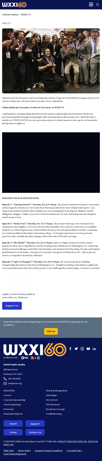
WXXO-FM (8, 445)
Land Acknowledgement (14, 454)
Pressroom (8, 409)
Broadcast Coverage (55, 409)
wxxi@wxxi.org (15, 383)
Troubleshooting (54, 414)
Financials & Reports (13, 414)
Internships (51, 395)
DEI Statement (53, 405)
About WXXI (9, 391)
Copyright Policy (74, 451)
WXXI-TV (62, 442)
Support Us (12, 305)
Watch (13, 423)
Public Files (8, 451)
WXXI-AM (82, 442)
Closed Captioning (12, 405)
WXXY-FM (92, 442)
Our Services (52, 400)
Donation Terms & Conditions (49, 451)
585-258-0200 (14, 379)
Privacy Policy (24, 451)
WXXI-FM (72, 442)
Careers (7, 395)
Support (35, 423)
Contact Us (35, 432)
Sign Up (51, 330)
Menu (91, 4)
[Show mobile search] (97, 4)
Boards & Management (56, 391)
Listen (13, 432)
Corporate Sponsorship (14, 400)
